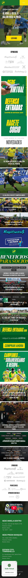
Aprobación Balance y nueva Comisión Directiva (13, 442)
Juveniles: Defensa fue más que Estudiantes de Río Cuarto (14, 223)
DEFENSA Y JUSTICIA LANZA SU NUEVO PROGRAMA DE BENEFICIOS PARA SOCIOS (14, 274)
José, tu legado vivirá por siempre (13, 458)
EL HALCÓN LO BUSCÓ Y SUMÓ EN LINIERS (14, 195)
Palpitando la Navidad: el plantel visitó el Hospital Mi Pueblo (14, 288)
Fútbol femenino (16, 433)
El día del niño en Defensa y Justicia (14, 319)
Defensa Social (6, 267)
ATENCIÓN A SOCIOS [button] (9, 572)
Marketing (23, 267)
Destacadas (11, 192)
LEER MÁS (14, 38)
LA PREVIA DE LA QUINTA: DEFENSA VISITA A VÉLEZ (13, 208)
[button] (16, 562)
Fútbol (18, 192)
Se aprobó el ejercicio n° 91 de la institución (14, 303)
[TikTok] (20, 574)
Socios (14, 270)
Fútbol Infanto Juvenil (17, 219)
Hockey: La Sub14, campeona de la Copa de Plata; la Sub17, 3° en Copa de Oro (14, 395)
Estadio (23, 297)
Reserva (15, 438)
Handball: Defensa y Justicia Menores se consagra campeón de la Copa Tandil (13, 427)
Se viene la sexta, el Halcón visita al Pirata (14, 162)
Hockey (24, 435)
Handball (17, 421)
